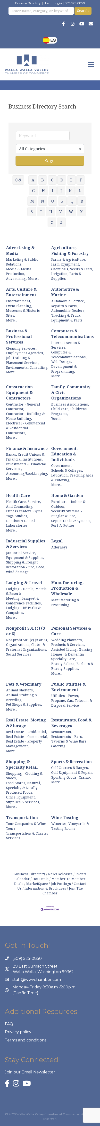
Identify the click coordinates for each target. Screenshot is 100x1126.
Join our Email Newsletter (30, 1072)
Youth (56, 418)
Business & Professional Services (19, 336)
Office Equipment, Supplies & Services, (23, 799)
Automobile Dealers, (68, 310)
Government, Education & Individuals (64, 454)
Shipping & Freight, (22, 562)
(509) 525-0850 (27, 958)
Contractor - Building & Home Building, (25, 416)
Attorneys (59, 547)
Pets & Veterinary (23, 684)
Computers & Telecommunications (72, 333)
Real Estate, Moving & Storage (26, 722)
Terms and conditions (25, 1040)
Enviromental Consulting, (27, 367)
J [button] (61, 190)
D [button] (61, 180)
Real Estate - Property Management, (24, 743)
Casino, (85, 777)
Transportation (22, 817)
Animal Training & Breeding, (21, 697)
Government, (62, 465)
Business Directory (28, 3)
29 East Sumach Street (35, 966)
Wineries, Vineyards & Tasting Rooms (70, 826)
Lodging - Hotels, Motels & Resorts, (26, 591)
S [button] (32, 211)
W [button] (71, 211)
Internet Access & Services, (65, 345)
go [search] (52, 160)
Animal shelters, (20, 690)
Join (47, 3)
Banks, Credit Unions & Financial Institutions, (25, 456)
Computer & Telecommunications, (69, 354)
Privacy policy (18, 1032)
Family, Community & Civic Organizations (70, 392)
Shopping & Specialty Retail (22, 764)
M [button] (32, 201)
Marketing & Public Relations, (22, 261)
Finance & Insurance (27, 448)
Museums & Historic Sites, (23, 313)
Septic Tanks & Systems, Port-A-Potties (71, 523)
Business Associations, (70, 404)
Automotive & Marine (65, 292)
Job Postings (61, 883)
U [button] (50, 211)
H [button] (43, 190)
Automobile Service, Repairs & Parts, (68, 303)
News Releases (60, 874)
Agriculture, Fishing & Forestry (70, 250)
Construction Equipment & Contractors (19, 392)
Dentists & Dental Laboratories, (20, 523)
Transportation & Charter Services (27, 835)
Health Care (18, 495)
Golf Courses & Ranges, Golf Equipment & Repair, (72, 770)
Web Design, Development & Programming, (64, 366)
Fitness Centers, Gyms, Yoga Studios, (24, 513)
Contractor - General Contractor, (23, 406)
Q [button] (72, 201)
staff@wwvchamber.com (36, 979)
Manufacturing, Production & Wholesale (67, 588)
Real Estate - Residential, (26, 731)
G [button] (33, 190)
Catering (58, 746)
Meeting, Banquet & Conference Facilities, (24, 600)
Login (58, 3)
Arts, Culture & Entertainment (21, 292)
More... (33, 278)
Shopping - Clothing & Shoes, (24, 776)
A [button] (33, 180)
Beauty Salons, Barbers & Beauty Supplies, (72, 666)
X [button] (81, 211)
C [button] (52, 180)
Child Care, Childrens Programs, (69, 411)
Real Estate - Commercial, (27, 736)
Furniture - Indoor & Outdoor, (68, 504)
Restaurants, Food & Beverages (71, 722)
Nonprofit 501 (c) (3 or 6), (27, 640)
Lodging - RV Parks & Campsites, (23, 610)
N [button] (42, 201)
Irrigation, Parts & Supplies (66, 276)
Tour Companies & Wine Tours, (26, 826)
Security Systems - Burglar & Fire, (66, 513)
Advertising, (16, 278)
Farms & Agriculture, (68, 259)
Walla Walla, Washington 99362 (43, 972)
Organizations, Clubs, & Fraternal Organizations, (26, 647)
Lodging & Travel (24, 582)
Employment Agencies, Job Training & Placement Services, (25, 358)
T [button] (41, 211)
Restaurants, (61, 731)
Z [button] (61, 222)
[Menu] (91, 64)
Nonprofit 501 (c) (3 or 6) (25, 631)
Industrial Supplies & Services (25, 543)
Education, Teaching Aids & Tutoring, (72, 477)
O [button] (52, 201)
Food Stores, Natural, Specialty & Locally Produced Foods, (23, 788)
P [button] (62, 201)
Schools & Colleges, (67, 470)
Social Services (18, 654)
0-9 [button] (18, 180)
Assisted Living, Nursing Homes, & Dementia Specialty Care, (71, 654)
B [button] (42, 180)
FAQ (9, 1024)
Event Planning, (19, 306)
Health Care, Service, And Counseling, (23, 504)
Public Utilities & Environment (68, 686)
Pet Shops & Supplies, (24, 704)
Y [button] (52, 222)
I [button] (52, 190)
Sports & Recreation (71, 761)
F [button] (81, 180)
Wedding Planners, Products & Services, (68, 642)
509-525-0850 (75, 3)
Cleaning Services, (21, 348)
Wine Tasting (64, 817)
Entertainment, (18, 301)
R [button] (82, 201)
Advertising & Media (20, 250)
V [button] (60, 211)
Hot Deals (41, 878)
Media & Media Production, (18, 271)
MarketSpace (37, 883)
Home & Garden (67, 495)
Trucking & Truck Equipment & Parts (66, 317)
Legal (57, 541)
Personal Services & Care (71, 631)
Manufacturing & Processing (65, 602)
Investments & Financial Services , (26, 466)
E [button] (71, 180)
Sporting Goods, (64, 777)
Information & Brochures (45, 888)
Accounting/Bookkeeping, (27, 473)
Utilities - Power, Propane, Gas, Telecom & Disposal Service (71, 700)
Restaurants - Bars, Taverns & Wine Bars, (69, 739)
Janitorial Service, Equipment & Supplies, (25, 555)
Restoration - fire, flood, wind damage (25, 569)
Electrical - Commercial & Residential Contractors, (25, 428)
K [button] (70, 190)
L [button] (80, 190)
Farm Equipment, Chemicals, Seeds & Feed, (72, 266)
